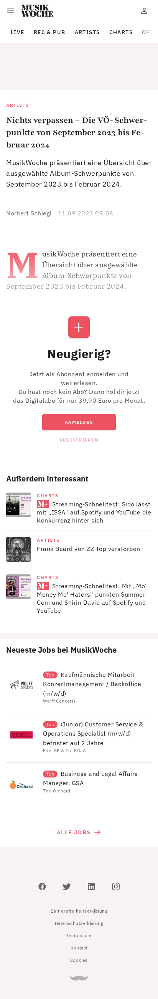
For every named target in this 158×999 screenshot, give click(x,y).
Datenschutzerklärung (79, 888)
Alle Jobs (74, 797)
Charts (121, 32)
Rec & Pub (50, 32)
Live (18, 32)
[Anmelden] (144, 10)
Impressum (79, 901)
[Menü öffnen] (10, 10)
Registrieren (79, 405)
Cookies (79, 925)
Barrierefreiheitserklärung (79, 876)
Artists (87, 32)
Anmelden (79, 387)
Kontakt (79, 913)
